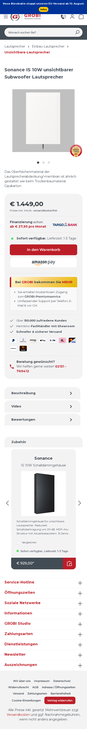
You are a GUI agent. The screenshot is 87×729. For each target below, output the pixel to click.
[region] (43, 125)
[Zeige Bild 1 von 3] (38, 162)
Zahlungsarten (37, 693)
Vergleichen (29, 542)
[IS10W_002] (43, 120)
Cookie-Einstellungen (26, 700)
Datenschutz (61, 681)
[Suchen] (77, 32)
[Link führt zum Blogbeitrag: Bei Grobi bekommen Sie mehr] (76, 151)
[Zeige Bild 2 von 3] (43, 162)
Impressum (42, 681)
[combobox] (38, 32)
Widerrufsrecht (18, 687)
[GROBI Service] (63, 16)
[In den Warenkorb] (69, 563)
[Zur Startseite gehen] (26, 16)
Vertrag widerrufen (59, 700)
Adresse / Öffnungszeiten (58, 687)
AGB (35, 687)
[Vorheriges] (7, 503)
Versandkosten (18, 715)
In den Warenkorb (43, 250)
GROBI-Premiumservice (42, 296)
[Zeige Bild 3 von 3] (49, 162)
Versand (18, 693)
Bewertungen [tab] (23, 420)
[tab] (42, 393)
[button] (43, 262)
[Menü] (5, 16)
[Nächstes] (79, 503)
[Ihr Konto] (72, 16)
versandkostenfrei (45, 210)
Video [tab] (16, 406)
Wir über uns (22, 681)
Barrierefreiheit (61, 693)
